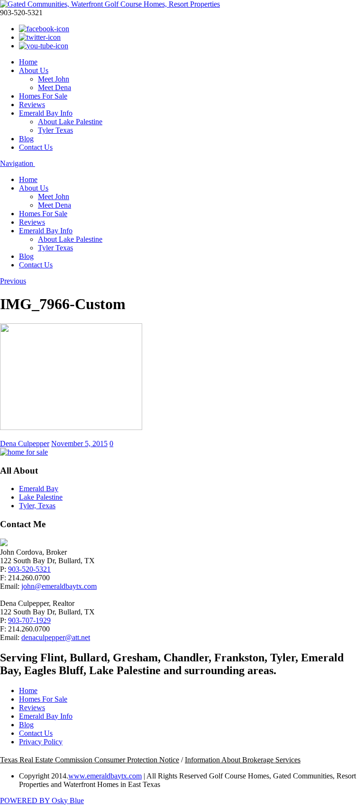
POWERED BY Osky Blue (42, 800)
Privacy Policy (41, 742)
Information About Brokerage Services (242, 760)
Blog (26, 139)
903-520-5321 (29, 569)
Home (28, 62)
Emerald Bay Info (46, 113)
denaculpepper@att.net (55, 637)
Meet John (53, 79)
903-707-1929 (29, 620)
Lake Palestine (41, 497)
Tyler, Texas (37, 506)
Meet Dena (54, 87)
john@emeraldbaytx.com (59, 586)
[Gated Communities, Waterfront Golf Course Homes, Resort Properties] (110, 4)
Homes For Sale (43, 96)
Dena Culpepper (24, 443)
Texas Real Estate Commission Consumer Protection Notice (89, 760)
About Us (33, 70)
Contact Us (36, 147)
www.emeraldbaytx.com (105, 776)
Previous (13, 281)
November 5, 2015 (79, 443)
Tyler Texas (55, 130)
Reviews (32, 105)
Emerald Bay (38, 489)
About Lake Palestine (70, 122)
